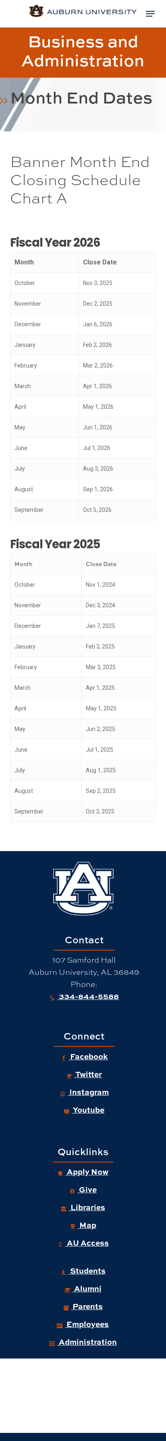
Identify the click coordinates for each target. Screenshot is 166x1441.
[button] (150, 14)
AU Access (87, 1242)
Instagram (88, 1091)
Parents (87, 1306)
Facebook (88, 1056)
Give (87, 1189)
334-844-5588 (88, 996)
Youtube (88, 1109)
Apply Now (86, 1171)
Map (87, 1224)
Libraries (87, 1207)
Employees (87, 1323)
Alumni (87, 1288)
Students (87, 1270)
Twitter (88, 1074)
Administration (87, 1341)
